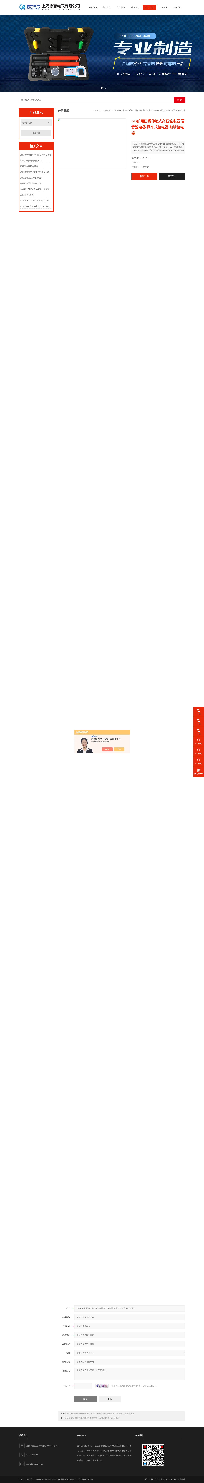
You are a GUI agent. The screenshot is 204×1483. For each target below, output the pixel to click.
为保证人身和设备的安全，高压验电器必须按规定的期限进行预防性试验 (36, 189)
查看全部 (36, 133)
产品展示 (149, 7)
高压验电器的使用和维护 (31, 178)
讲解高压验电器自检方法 (31, 161)
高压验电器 (27, 122)
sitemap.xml (171, 1479)
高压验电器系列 (27, 195)
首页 (99, 110)
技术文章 (135, 7)
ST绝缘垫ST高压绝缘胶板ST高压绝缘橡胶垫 (36, 201)
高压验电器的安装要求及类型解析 (34, 172)
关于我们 (107, 7)
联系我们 (178, 7)
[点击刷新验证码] (102, 1386)
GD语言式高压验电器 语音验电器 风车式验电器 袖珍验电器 (93, 1418)
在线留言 (163, 7)
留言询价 (172, 176)
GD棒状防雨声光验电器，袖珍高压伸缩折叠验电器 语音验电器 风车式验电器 (101, 1414)
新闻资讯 (121, 7)
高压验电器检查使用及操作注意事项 (35, 155)
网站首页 (93, 7)
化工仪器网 (160, 1479)
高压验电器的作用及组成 (31, 183)
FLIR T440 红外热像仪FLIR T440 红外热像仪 (36, 206)
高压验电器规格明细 (29, 166)
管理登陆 (181, 1479)
